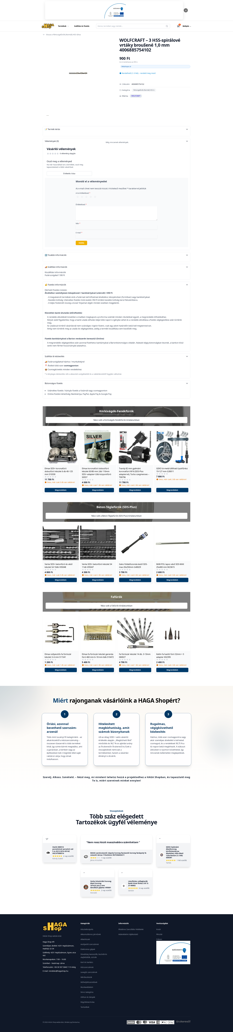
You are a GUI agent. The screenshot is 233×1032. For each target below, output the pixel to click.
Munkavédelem (87, 987)
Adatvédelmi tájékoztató (128, 934)
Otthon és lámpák (88, 997)
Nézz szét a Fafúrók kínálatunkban (116, 605)
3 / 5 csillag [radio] (86, 197)
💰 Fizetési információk (55, 284)
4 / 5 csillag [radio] (91, 197)
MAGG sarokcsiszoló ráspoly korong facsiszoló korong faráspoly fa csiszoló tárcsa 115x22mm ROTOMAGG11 (118, 854)
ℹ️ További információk (56, 255)
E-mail (79, 232)
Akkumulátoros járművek (91, 934)
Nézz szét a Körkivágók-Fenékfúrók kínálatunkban (116, 420)
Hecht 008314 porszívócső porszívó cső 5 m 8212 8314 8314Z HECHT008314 (62, 850)
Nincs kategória (87, 992)
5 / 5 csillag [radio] (95, 197)
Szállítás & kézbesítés (54, 356)
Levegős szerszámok (89, 972)
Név (78, 223)
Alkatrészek (85, 939)
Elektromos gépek (88, 949)
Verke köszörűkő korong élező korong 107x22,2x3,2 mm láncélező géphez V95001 (100, 884)
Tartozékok (85, 1007)
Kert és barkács (87, 962)
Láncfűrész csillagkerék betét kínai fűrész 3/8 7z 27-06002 (138, 883)
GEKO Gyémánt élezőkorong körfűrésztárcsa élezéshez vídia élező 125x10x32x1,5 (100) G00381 (174, 852)
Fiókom (159, 939)
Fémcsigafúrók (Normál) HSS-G (143, 90)
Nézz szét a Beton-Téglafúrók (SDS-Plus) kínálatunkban (116, 515)
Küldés (81, 243)
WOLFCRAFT (135, 96)
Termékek (62, 26)
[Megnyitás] (114, 10)
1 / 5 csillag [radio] (78, 197)
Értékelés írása (69, 173)
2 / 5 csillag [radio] (82, 197)
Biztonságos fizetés (54, 383)
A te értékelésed (83, 193)
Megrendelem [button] (61, 490)
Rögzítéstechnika (87, 1002)
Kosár (158, 929)
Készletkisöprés (87, 929)
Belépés (187, 26)
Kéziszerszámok (87, 967)
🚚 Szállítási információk (56, 267)
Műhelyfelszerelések (89, 982)
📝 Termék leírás (52, 129)
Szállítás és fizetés (81, 26)
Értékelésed (81, 204)
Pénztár (159, 934)
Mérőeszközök (86, 977)
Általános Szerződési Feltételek (130, 929)
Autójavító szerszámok (90, 944)
